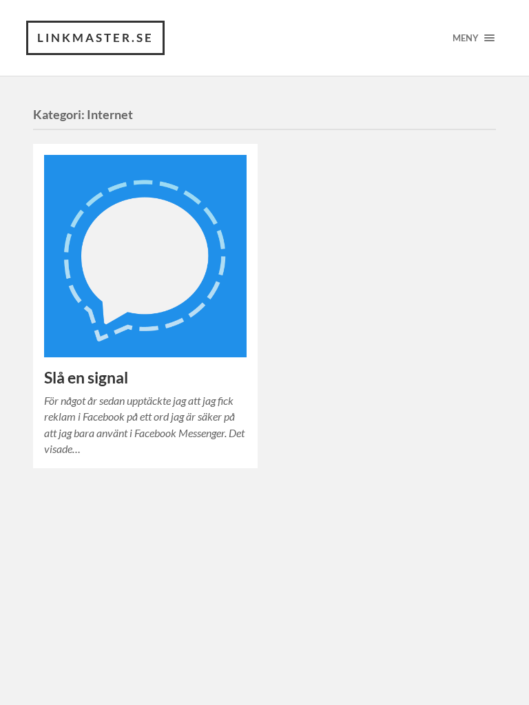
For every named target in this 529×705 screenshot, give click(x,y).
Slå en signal (86, 377)
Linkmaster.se (95, 37)
